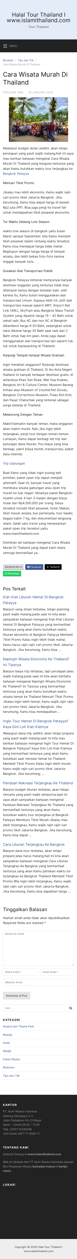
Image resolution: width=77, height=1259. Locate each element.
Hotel (6, 1042)
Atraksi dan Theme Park (18, 1026)
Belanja (7, 1034)
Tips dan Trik (26, 60)
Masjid (7, 1051)
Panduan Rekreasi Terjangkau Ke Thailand (38, 783)
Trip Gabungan (14, 463)
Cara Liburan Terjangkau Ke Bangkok (34, 844)
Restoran (8, 1067)
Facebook (35, 566)
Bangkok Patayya (16, 174)
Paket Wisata (11, 1059)
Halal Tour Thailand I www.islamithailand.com (38, 17)
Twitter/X (54, 566)
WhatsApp (13, 573)
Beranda (8, 60)
